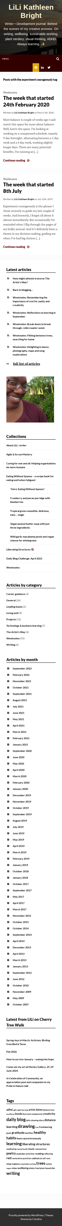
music (31, 1148)
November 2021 (22, 681)
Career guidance (15, 593)
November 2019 (22, 801)
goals (8, 1133)
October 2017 (21, 883)
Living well (12, 612)
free (37, 1127)
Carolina (37, 1218)
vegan (8, 1168)
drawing (26, 1126)
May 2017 (18, 896)
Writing (10, 644)
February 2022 (21, 674)
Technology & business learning (23, 625)
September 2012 (22, 972)
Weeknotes (10, 92)
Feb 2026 (11, 1051)
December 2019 (22, 795)
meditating (11, 1149)
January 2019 (20, 864)
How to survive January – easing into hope (30, 1059)
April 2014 (18, 940)
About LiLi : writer (16, 445)
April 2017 (18, 902)
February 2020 (21, 782)
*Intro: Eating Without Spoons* (27, 488)
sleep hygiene (13, 1163)
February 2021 (21, 738)
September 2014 (22, 934)
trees (40, 1163)
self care (46, 1158)
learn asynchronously (29, 1138)
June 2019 (18, 833)
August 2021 (20, 700)
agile (15, 1110)
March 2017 (19, 909)
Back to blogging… (23, 289)
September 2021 (22, 693)
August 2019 (20, 820)
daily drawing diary (35, 1120)
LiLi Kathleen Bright (31, 11)
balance (46, 1110)
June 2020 (18, 757)
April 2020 (18, 769)
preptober (20, 1154)
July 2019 (18, 826)
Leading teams (14, 606)
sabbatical (37, 1158)
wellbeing (22, 1168)
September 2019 (22, 814)
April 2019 (18, 845)
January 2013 (20, 966)
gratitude (18, 1132)
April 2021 (18, 725)
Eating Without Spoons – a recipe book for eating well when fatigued (30, 478)
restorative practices (21, 1158)
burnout (27, 1114)
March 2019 (19, 852)
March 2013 (19, 959)
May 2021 (18, 719)
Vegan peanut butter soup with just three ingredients (29, 525)
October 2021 (21, 687)
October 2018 (21, 871)
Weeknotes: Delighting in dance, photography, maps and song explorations (31, 350)
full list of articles (26, 363)
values (49, 1164)
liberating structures (36, 1144)
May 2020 (18, 763)
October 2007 (21, 1004)
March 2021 (19, 731)
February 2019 (21, 858)
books (18, 1113)
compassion (36, 1114)
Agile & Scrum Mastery (19, 454)
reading (39, 1153)
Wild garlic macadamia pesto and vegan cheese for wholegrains (32, 538)
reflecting (48, 1154)
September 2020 (22, 750)
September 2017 (22, 890)
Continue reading (16, 160)
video (14, 1168)
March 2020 (19, 776)
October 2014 (21, 928)
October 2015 (21, 921)
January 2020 (20, 788)
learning (14, 1143)
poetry (11, 1153)
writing (13, 1173)
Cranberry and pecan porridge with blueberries (30, 500)
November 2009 (22, 991)
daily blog (16, 1119)
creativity (49, 1113)
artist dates (35, 1109)
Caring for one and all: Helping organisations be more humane (31, 465)
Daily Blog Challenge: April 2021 (24, 558)
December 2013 (22, 947)
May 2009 (18, 998)
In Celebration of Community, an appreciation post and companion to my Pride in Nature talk (28, 1082)
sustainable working (28, 1164)
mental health (22, 1149)
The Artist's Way (15, 631)
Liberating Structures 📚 (20, 549)
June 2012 (18, 979)
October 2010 (21, 985)
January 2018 (20, 877)
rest (9, 1158)
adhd (9, 1109)
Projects (11, 619)
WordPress (37, 1215)
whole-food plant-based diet (42, 1168)
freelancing (45, 1127)
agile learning (22, 1110)
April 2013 (18, 953)
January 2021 (20, 744)
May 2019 (18, 839)
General (11, 600)
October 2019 (21, 807)
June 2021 (18, 712)
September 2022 (22, 668)
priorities (30, 1154)
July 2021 (18, 706)
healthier (29, 1133)
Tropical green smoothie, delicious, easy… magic (29, 512)
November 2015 (22, 915)
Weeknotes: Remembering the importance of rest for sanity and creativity (31, 301)
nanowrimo (41, 1149)
